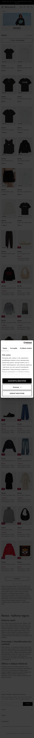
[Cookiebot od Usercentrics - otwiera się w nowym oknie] (24, 343)
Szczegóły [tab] (13, 348)
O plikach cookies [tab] (26, 348)
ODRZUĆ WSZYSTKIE (17, 393)
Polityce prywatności (8, 371)
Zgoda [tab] (5, 348)
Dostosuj (16, 387)
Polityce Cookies (24, 371)
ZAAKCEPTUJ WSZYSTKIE (17, 381)
